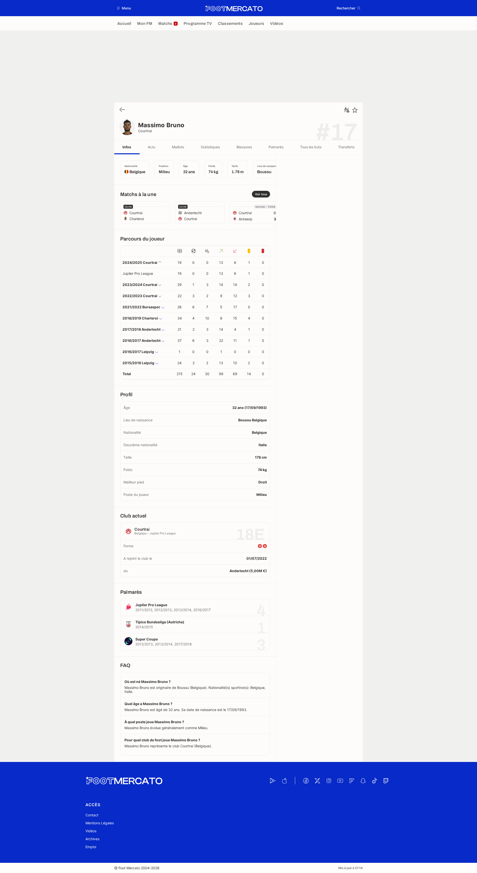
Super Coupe (146, 639)
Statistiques (210, 147)
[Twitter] (317, 780)
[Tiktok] (374, 780)
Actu (151, 147)
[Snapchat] (363, 780)
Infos (126, 147)
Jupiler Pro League (137, 273)
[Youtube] (340, 780)
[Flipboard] (351, 780)
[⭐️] (355, 110)
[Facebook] (306, 780)
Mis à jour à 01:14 (350, 868)
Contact (91, 815)
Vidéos (90, 831)
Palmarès (276, 147)
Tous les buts (310, 147)
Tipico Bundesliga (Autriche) (159, 622)
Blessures (244, 147)
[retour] (122, 110)
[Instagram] (328, 780)
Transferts (346, 147)
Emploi (90, 847)
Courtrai (145, 131)
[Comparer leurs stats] (347, 110)
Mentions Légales (99, 823)
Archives (92, 839)
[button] (124, 8)
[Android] (273, 780)
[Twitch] (386, 780)
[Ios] (284, 780)
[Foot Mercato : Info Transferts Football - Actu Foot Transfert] (234, 8)
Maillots (178, 147)
